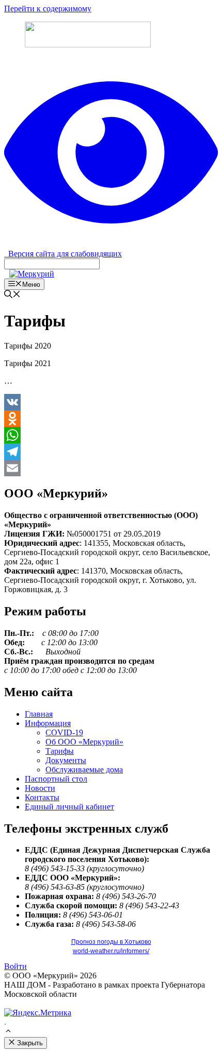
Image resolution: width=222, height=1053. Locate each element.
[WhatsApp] (111, 435)
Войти (15, 966)
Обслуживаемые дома (84, 769)
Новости (40, 788)
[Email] (111, 468)
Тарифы (59, 751)
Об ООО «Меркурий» (84, 741)
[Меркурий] (31, 273)
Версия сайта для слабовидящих (63, 253)
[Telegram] (111, 451)
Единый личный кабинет (69, 806)
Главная (39, 714)
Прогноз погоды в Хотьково (111, 941)
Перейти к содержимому (47, 8)
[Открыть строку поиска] (12, 295)
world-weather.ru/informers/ (111, 951)
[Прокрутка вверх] (8, 1032)
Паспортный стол (56, 778)
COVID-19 (64, 732)
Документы (65, 760)
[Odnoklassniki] (111, 418)
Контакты (42, 797)
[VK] (111, 402)
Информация (48, 723)
